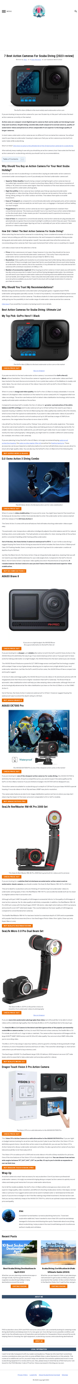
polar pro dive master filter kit (30, 443)
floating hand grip (57, 443)
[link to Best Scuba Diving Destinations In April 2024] (19, 1252)
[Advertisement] (39, 36)
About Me (39, 1341)
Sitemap (65, 1375)
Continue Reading (20, 1286)
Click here (5, 304)
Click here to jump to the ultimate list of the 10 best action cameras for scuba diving (43, 146)
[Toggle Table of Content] (21, 159)
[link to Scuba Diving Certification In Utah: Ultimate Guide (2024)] (58, 1252)
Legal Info (33, 1375)
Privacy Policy (23, 1375)
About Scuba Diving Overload (49, 1375)
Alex (25, 59)
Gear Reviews (36, 59)
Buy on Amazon (39, 371)
